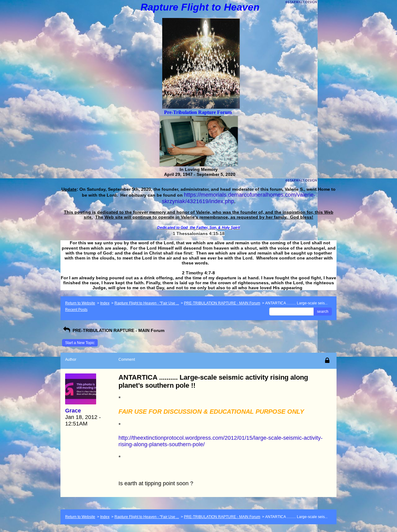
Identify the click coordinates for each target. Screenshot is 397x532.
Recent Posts (76, 309)
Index (104, 303)
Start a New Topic (80, 343)
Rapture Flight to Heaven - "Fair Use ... (146, 303)
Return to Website (80, 303)
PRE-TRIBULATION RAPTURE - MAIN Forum (222, 303)
